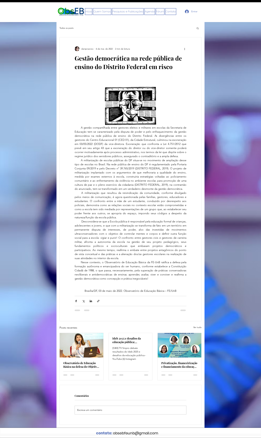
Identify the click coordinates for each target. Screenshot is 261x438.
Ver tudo (197, 327)
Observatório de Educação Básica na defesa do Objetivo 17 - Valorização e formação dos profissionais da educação (80, 365)
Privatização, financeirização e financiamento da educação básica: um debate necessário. (179, 365)
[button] (170, 11)
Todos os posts (67, 28)
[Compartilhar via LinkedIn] (90, 301)
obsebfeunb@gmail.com (135, 433)
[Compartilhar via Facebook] (76, 301)
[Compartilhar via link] (98, 301)
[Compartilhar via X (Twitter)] (83, 301)
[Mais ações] (184, 49)
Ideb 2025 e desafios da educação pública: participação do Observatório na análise (130, 340)
